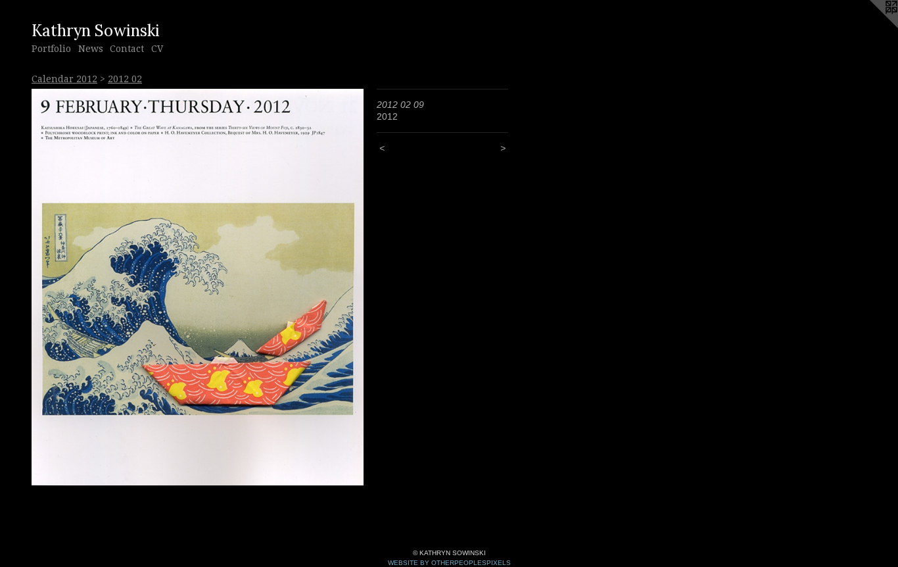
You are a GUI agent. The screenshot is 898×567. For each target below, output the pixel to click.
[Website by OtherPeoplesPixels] (871, 26)
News (90, 48)
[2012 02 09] (198, 287)
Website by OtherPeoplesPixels (449, 562)
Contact (127, 48)
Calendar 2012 (64, 79)
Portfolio (51, 48)
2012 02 (125, 79)
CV (157, 48)
